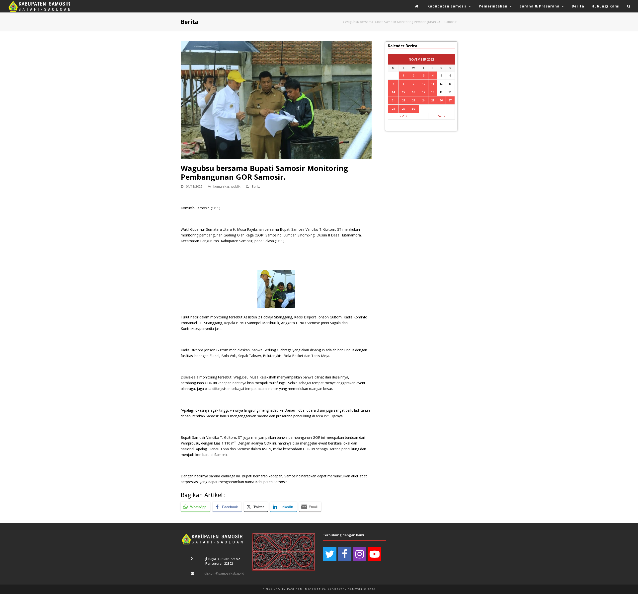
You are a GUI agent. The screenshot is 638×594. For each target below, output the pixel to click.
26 (441, 100)
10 (423, 83)
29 (403, 108)
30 (413, 108)
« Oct (403, 116)
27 (450, 100)
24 (423, 100)
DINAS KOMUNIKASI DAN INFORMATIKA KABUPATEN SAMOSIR (312, 589)
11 (432, 83)
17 (423, 92)
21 (393, 100)
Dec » (441, 116)
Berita (256, 186)
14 (393, 92)
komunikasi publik (226, 186)
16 (413, 92)
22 (403, 100)
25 (432, 100)
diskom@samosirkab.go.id (224, 573)
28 (393, 108)
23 (413, 100)
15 (403, 92)
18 (432, 92)
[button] (628, 6)
